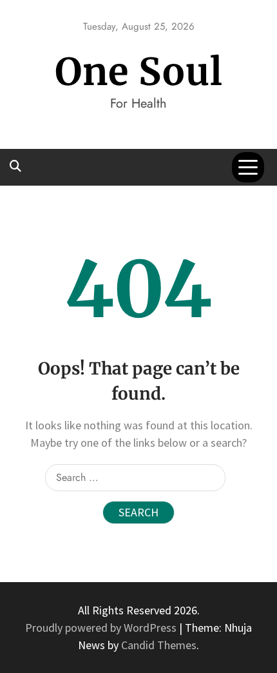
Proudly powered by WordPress (102, 627)
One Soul (139, 71)
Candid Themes (158, 645)
